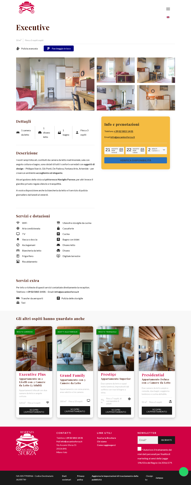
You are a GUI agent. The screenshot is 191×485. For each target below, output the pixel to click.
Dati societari (66, 478)
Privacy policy (80, 478)
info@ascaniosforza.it (122, 137)
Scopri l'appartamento (34, 411)
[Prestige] (116, 348)
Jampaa (159, 477)
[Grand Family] (75, 349)
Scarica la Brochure (106, 438)
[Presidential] (157, 349)
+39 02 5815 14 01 (123, 131)
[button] (114, 150)
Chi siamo (102, 441)
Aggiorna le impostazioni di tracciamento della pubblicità (115, 478)
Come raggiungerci (106, 445)
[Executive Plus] (34, 348)
